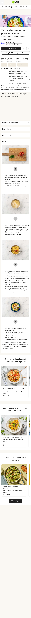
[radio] (2, 39)
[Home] (2, 7)
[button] (15, 129)
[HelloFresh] (15, 2)
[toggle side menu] (2, 2)
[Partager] (28, 48)
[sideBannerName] (15, 109)
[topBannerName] (15, 12)
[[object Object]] (23, 48)
